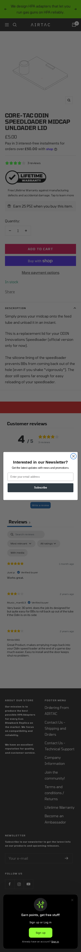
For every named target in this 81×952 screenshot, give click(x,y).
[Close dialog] (73, 456)
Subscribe (40, 487)
